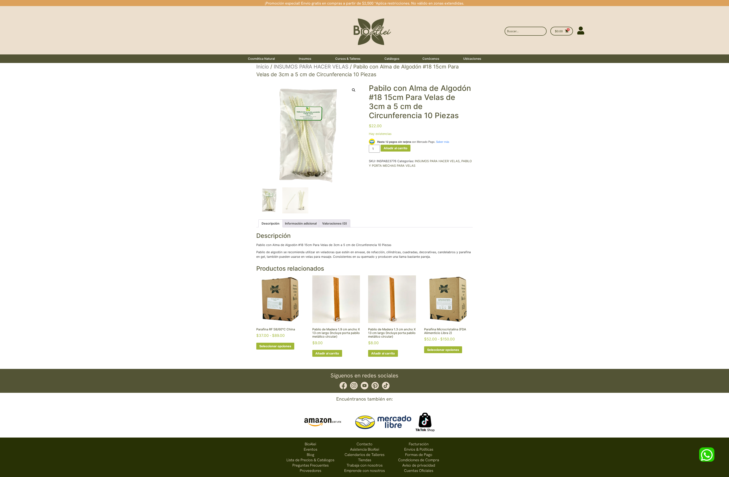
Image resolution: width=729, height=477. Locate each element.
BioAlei (310, 444)
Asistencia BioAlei (364, 449)
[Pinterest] (375, 385)
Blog (310, 454)
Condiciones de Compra (418, 459)
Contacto (364, 444)
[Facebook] (343, 385)
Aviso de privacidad (418, 465)
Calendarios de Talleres (364, 454)
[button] (353, 90)
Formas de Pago (418, 454)
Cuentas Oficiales (418, 470)
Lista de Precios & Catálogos (310, 459)
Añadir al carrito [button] (327, 353)
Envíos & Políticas (418, 449)
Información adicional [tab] (301, 223)
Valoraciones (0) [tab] (334, 223)
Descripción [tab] (270, 223)
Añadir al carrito (395, 148)
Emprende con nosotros (364, 470)
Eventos (310, 449)
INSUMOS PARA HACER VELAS (311, 67)
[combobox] (526, 31)
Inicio (262, 67)
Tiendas (364, 459)
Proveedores (310, 470)
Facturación (419, 444)
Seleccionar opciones (275, 346)
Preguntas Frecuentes (310, 465)
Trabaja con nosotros (365, 465)
